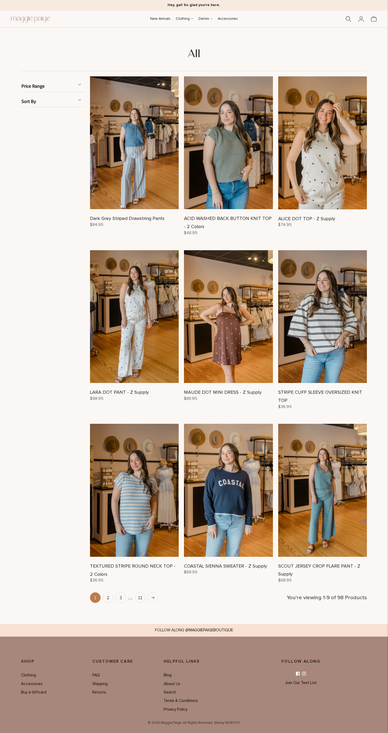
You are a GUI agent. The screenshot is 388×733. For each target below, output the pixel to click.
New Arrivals (160, 19)
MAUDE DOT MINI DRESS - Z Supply (223, 392)
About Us (172, 684)
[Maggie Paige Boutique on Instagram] (304, 674)
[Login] (361, 19)
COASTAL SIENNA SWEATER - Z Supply (225, 566)
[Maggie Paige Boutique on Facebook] (298, 674)
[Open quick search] (348, 19)
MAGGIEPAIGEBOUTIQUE (211, 630)
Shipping (100, 684)
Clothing (183, 19)
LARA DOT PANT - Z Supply (119, 392)
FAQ (96, 675)
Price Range (33, 86)
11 (140, 597)
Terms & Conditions (181, 701)
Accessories (228, 19)
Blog (168, 675)
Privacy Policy (175, 709)
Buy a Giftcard (33, 692)
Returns (99, 692)
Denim (203, 19)
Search (170, 692)
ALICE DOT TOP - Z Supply (306, 219)
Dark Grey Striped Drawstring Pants (127, 218)
